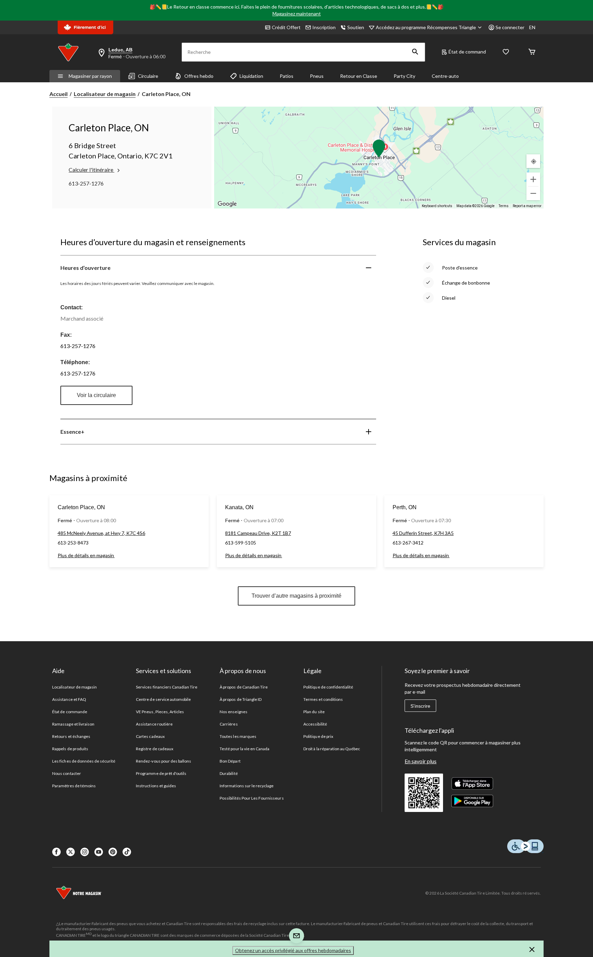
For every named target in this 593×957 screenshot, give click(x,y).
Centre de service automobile (163, 699)
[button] (415, 52)
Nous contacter (66, 773)
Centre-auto (445, 76)
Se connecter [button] (510, 27)
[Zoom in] (533, 179)
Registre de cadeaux (154, 748)
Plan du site (313, 711)
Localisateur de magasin (105, 94)
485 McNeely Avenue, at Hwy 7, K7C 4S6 (101, 533)
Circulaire (148, 76)
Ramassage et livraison (73, 724)
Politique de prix (318, 736)
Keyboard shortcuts (437, 206)
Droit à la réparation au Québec (331, 748)
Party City (404, 76)
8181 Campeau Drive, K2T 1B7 (258, 533)
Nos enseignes (233, 711)
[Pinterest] (112, 852)
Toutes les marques (238, 736)
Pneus (317, 76)
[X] (70, 852)
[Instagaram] (84, 852)
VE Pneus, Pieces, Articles (160, 711)
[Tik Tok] (127, 852)
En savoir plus (421, 761)
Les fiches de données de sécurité (83, 761)
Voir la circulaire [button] (96, 395)
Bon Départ (230, 761)
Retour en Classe (358, 76)
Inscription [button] (324, 27)
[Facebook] (56, 852)
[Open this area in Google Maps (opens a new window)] (227, 204)
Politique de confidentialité (328, 687)
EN (532, 27)
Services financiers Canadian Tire (166, 687)
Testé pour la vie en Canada (244, 748)
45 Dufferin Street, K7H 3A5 (423, 533)
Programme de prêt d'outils (161, 773)
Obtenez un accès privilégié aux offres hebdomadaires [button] (293, 950)
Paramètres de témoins (74, 785)
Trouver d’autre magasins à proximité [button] (296, 596)
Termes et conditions (323, 699)
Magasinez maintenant (296, 13)
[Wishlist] (505, 52)
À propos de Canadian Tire (244, 687)
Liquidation (251, 76)
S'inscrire (420, 706)
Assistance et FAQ (69, 699)
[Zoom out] (533, 193)
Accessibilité (315, 724)
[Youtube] (98, 852)
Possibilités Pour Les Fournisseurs (251, 798)
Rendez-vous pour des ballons (163, 761)
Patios (286, 76)
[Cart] (531, 52)
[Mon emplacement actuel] (533, 161)
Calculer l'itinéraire (91, 169)
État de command (467, 52)
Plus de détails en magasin (86, 555)
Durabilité (228, 773)
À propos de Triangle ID (240, 699)
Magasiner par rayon (90, 76)
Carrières (228, 724)
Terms (504, 206)
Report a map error (527, 206)
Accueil (58, 94)
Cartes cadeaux (150, 736)
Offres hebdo (198, 76)
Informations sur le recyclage (247, 785)
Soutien (355, 27)
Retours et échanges (71, 736)
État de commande (69, 711)
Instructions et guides (156, 785)
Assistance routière (154, 724)
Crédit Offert (286, 27)
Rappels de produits (70, 748)
